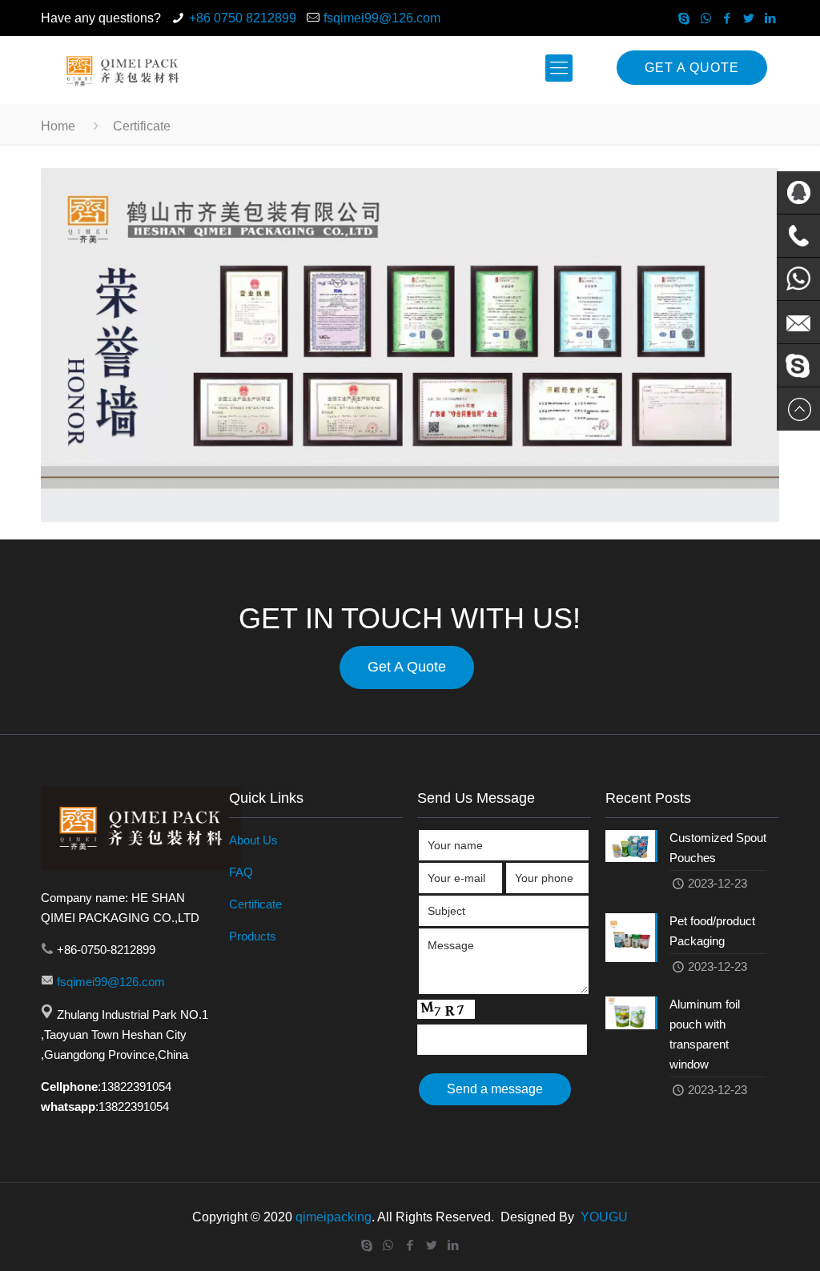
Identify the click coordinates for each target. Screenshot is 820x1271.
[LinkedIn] (770, 18)
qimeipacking (333, 1217)
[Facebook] (727, 18)
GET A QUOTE (692, 67)
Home (58, 126)
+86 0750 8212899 (242, 18)
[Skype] (684, 18)
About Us (253, 840)
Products (252, 936)
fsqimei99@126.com (382, 18)
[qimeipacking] (121, 68)
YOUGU (604, 1217)
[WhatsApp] (705, 18)
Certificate (255, 904)
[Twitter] (749, 18)
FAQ (241, 872)
